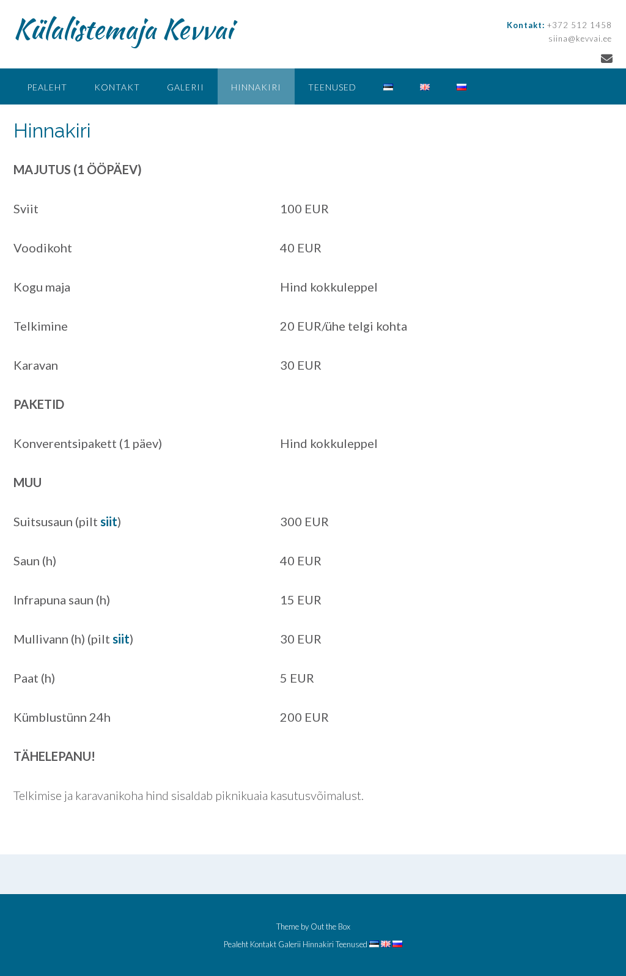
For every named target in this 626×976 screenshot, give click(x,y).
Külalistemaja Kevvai (122, 28)
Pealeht (47, 87)
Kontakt (117, 87)
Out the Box (330, 926)
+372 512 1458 (579, 25)
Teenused (332, 87)
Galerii (185, 87)
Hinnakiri (256, 87)
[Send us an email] (607, 58)
